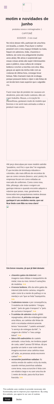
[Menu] (5, 7)
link (24, 284)
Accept (7, 399)
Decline (19, 399)
